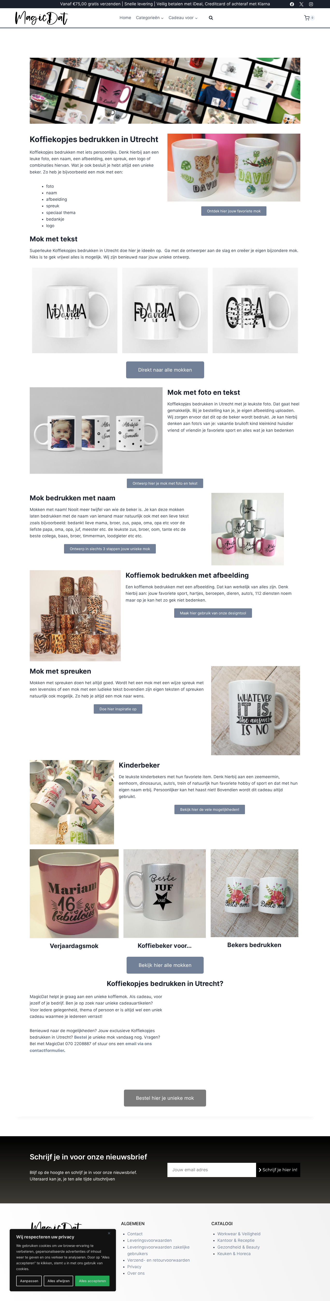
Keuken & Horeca (234, 1253)
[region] (63, 1260)
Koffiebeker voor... (165, 945)
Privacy (134, 1266)
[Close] (111, 1233)
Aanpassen (29, 1281)
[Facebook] (292, 4)
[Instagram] (311, 4)
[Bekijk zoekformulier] (208, 18)
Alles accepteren (92, 1281)
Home (125, 17)
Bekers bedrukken (254, 945)
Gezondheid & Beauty (238, 1247)
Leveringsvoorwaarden (149, 1240)
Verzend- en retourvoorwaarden (158, 1260)
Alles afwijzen (59, 1281)
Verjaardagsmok (74, 945)
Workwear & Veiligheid (239, 1233)
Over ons (136, 1273)
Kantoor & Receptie (236, 1240)
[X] (301, 4)
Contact (135, 1233)
